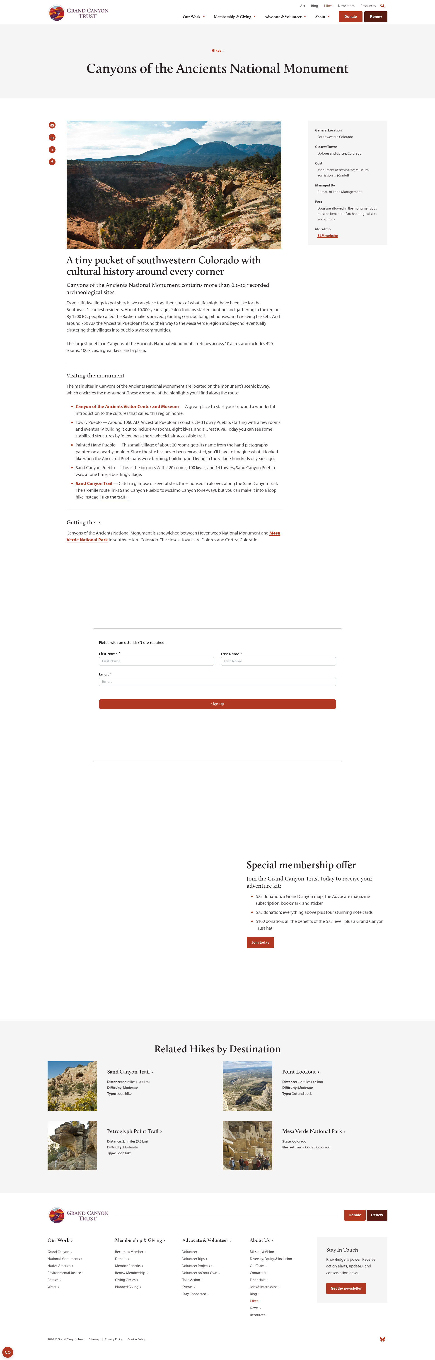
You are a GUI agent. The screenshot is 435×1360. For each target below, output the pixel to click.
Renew (376, 17)
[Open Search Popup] (382, 6)
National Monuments (64, 1258)
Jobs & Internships (263, 1286)
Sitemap (94, 1339)
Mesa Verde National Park (312, 1131)
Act (302, 5)
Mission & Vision (262, 1251)
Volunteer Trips (193, 1258)
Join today (260, 942)
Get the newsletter (346, 1288)
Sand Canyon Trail (94, 483)
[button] (54, 127)
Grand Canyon (58, 1251)
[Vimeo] (372, 1339)
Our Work (192, 16)
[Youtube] (362, 1339)
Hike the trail (112, 497)
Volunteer (189, 1251)
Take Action (191, 1279)
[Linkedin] (353, 1339)
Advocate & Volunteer (283, 16)
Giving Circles (125, 1279)
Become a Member (129, 1251)
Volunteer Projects (196, 1265)
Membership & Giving (232, 16)
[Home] (78, 12)
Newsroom (346, 5)
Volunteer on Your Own (199, 1272)
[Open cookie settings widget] (7, 1352)
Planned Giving (126, 1286)
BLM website (327, 235)
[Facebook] (333, 1339)
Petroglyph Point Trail (133, 1131)
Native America (59, 1265)
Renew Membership (130, 1272)
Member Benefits (127, 1265)
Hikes (328, 5)
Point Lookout (299, 1071)
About (320, 16)
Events (187, 1286)
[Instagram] (343, 1339)
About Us (260, 1240)
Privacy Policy (114, 1339)
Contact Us (258, 1272)
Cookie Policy (136, 1339)
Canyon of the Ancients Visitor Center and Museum (127, 406)
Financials (257, 1279)
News (254, 1307)
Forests (53, 1279)
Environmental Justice (64, 1272)
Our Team (257, 1265)
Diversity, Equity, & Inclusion (271, 1258)
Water (52, 1286)
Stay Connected (194, 1293)
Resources (368, 5)
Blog (314, 5)
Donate (350, 17)
